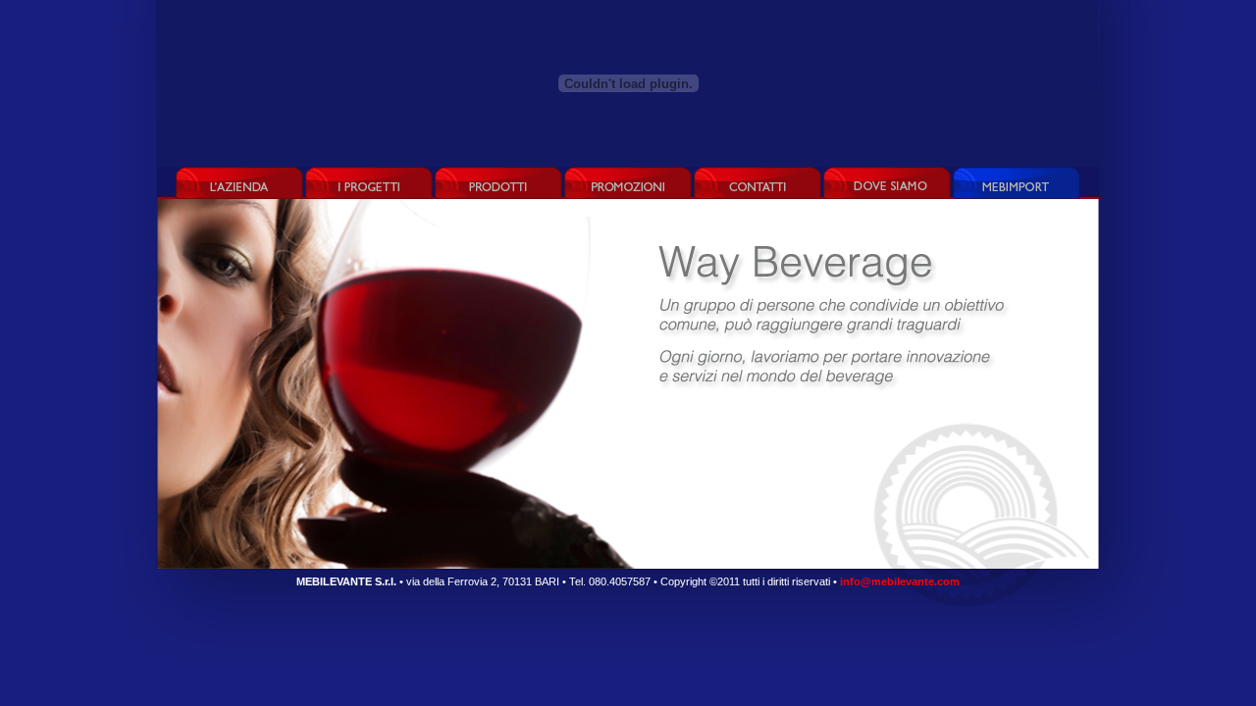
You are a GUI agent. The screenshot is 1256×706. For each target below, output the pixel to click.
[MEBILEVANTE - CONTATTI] (757, 183)
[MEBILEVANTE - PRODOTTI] (498, 183)
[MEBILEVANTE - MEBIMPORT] (1016, 183)
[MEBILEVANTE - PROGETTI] (369, 183)
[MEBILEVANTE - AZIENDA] (240, 183)
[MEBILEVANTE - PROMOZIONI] (628, 183)
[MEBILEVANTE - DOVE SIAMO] (887, 183)
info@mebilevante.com (900, 581)
